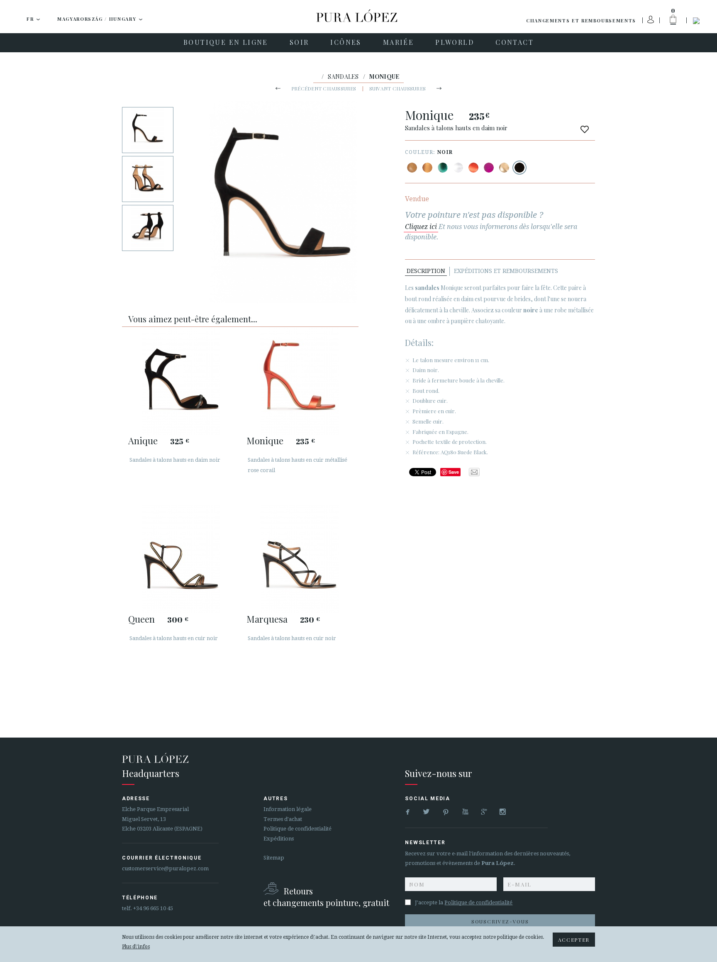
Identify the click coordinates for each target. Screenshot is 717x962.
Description (426, 271)
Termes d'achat (282, 819)
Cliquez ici (421, 227)
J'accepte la (463, 902)
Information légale (287, 809)
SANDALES (343, 76)
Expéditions (278, 838)
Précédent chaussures (323, 88)
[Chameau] (412, 168)
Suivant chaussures (397, 88)
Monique (264, 440)
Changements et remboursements (581, 20)
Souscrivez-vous (500, 921)
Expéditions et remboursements (506, 271)
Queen (141, 619)
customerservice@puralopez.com (165, 868)
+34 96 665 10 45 (153, 908)
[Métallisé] (427, 168)
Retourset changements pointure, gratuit (326, 896)
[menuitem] (225, 42)
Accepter (574, 939)
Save (454, 472)
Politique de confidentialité (297, 829)
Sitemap (273, 858)
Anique (143, 440)
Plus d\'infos (136, 947)
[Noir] (519, 168)
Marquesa (267, 619)
